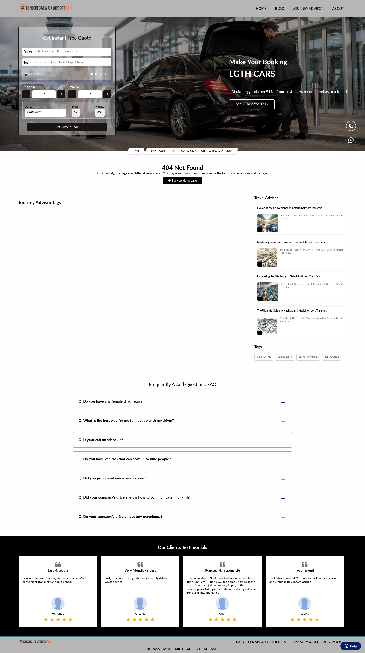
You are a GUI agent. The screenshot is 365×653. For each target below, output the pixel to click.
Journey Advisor (308, 8)
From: (27, 52)
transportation (285, 357)
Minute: (100, 106)
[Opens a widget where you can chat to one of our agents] (350, 646)
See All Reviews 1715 (252, 104)
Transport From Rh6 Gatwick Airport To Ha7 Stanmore (191, 151)
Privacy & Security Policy (318, 642)
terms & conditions (268, 642)
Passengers (31, 86)
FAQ (240, 642)
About (338, 8)
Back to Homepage (184, 180)
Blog (279, 8)
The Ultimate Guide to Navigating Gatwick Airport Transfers (292, 310)
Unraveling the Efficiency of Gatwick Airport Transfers (288, 276)
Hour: (76, 106)
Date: (28, 106)
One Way (35, 74)
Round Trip (102, 74)
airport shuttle (264, 357)
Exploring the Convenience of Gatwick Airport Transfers (289, 208)
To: (25, 62)
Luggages (75, 86)
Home (261, 8)
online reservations (308, 357)
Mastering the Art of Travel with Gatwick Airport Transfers (291, 242)
